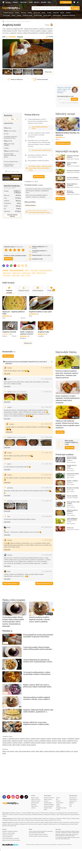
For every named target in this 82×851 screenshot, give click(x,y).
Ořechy (28, 275)
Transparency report (61, 807)
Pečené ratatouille (72, 496)
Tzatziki (5, 816)
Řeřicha (4, 814)
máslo (4, 751)
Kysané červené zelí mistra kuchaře (11, 840)
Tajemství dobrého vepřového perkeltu (38, 836)
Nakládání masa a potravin (33, 812)
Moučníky (23, 12)
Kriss (3, 318)
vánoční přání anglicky (64, 742)
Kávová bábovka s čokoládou (72, 184)
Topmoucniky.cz (73, 799)
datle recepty (16, 745)
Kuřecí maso (37, 12)
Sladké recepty (13, 820)
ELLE (70, 804)
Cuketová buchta (52, 824)
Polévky (30, 12)
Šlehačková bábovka (38, 814)
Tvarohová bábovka (72, 177)
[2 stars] (10, 250)
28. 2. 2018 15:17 (46, 407)
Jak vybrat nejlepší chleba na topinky (38, 834)
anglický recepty (52, 742)
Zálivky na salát (55, 814)
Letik (68, 497)
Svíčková (21, 814)
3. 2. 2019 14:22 (47, 391)
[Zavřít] (51, 361)
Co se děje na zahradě (12, 814)
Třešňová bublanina (65, 814)
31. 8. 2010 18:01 (47, 516)
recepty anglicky (28, 740)
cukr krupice (10, 751)
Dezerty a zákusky (49, 812)
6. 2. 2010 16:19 (47, 571)
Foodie (58, 804)
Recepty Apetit (35, 802)
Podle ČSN (56, 12)
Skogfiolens (70, 460)
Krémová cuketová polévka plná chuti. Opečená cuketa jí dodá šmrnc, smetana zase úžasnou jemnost (67, 374)
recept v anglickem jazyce (70, 740)
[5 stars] (23, 250)
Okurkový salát (6, 824)
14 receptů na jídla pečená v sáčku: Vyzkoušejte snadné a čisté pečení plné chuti (36, 674)
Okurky (44, 12)
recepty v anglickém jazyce (10, 738)
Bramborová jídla (37, 818)
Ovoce (59, 820)
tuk (72, 751)
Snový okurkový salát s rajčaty (73, 502)
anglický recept (56, 738)
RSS (57, 799)
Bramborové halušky (73, 488)
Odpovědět (7, 373)
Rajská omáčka (48, 822)
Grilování (68, 12)
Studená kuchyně (48, 820)
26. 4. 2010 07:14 (46, 527)
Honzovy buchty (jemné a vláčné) (72, 457)
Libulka (16, 392)
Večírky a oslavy (16, 275)
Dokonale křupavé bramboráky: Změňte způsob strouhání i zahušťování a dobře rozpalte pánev (67, 832)
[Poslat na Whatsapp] (11, 265)
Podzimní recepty (41, 273)
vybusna (9, 555)
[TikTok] (26, 797)
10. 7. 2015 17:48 (47, 453)
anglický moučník (45, 738)
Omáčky (17, 12)
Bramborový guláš (57, 822)
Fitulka (68, 529)
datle (37, 751)
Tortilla (42, 812)
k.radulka (40, 336)
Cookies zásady (48, 802)
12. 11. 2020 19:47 (46, 368)
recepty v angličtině (68, 738)
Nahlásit (58, 806)
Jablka (33, 273)
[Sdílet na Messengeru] (7, 265)
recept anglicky (7, 742)
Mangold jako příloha (73, 473)
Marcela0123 (70, 468)
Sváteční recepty (26, 273)
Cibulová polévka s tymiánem (72, 510)
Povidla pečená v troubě (72, 466)
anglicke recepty (25, 738)
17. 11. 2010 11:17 (47, 501)
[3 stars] (14, 250)
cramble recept (35, 738)
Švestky (49, 12)
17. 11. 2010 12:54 (46, 475)
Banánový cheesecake (70, 191)
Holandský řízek (24, 824)
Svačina (27, 270)
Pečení (23, 275)
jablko (41, 751)
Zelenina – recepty (21, 812)
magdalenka (70, 482)
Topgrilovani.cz (73, 801)
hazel (8, 379)
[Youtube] (17, 797)
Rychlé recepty (38, 15)
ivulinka (47, 25)
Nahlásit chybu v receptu (13, 171)
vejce (16, 751)
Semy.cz (58, 139)
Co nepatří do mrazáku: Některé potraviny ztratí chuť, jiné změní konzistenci (67, 838)
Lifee (70, 806)
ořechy (33, 751)
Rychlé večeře (47, 15)
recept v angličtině (39, 740)
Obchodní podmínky (49, 804)
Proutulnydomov (71, 475)
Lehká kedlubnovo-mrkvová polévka (72, 519)
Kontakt (58, 809)
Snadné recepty (16, 273)
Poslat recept (22, 265)
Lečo (59, 824)
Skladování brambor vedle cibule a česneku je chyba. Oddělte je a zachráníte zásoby (66, 835)
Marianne (71, 802)
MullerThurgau (70, 489)
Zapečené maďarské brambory (73, 156)
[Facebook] (4, 797)
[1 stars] (6, 250)
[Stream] (22, 797)
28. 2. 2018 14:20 (46, 437)
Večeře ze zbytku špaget (72, 163)
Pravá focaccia (28, 814)
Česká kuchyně (57, 15)
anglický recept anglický (28, 745)
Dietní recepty (21, 820)
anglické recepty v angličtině (21, 742)
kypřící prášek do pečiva (62, 751)
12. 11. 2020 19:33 (46, 379)
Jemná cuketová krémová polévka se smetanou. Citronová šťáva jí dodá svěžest (41, 832)
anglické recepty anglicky (38, 742)
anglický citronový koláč (53, 740)
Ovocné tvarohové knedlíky (37, 822)
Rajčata (19, 15)
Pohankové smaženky (73, 170)
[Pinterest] (8, 797)
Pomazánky (12, 812)
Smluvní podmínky (48, 806)
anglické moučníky (17, 740)
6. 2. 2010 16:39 (47, 555)
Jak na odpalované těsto (61, 812)
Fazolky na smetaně (24, 822)
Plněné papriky (15, 822)
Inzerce (58, 797)
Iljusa (30, 316)
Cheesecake (66, 822)
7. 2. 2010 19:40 (47, 540)
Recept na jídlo (35, 797)
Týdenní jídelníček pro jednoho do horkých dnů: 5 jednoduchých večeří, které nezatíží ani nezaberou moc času (38, 662)
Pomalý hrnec (45, 818)
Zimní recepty (6, 275)
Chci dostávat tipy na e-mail (65, 96)
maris (8, 571)
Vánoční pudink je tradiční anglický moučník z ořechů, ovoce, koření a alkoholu (39, 619)
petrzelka (10, 488)
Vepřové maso (28, 818)
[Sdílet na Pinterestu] (15, 265)
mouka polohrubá (49, 751)
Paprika (62, 12)
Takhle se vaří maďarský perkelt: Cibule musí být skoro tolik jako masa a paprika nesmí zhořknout (67, 424)
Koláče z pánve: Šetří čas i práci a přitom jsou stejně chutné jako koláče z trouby (37, 687)
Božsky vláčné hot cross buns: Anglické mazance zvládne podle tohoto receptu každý (36, 724)
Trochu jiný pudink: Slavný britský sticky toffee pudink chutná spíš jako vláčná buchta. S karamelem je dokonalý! (13, 621)
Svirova (4, 336)
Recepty (7, 21)
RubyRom (23, 338)
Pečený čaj (70, 528)
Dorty (55, 820)
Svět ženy (33, 804)
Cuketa (13, 15)
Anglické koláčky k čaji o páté (40, 312)
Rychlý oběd (74, 824)
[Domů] (3, 21)
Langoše (45, 824)
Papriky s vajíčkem (72, 481)
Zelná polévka (47, 814)
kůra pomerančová (24, 751)
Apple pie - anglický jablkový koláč (13, 313)
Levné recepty (34, 270)
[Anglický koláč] (21, 397)
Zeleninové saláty (39, 820)
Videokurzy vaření (35, 801)
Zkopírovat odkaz (26, 265)
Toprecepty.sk (72, 797)
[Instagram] (13, 797)
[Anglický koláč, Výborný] (9, 397)
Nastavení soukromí (49, 797)
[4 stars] (19, 250)
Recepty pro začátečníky (68, 15)
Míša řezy (31, 824)
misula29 (69, 521)
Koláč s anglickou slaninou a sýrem (26, 333)
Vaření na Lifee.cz (35, 799)
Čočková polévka (74, 822)
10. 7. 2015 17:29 (47, 464)
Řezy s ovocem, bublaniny (23, 21)
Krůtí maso (14, 818)
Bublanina (4, 825)
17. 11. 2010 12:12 (47, 488)
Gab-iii (9, 464)
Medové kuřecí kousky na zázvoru (67, 134)
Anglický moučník (9, 332)
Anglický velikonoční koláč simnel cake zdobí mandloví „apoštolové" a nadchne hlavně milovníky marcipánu (38, 712)
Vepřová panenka (75, 814)
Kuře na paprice (38, 824)
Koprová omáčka (15, 824)
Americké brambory (73, 812)
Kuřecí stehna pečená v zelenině (10, 838)
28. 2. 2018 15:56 (46, 424)
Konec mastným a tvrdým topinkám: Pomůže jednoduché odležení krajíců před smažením (68, 399)
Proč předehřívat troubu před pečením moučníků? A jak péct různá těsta (38, 636)
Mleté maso (21, 818)
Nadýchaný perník (65, 824)
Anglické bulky (43, 332)
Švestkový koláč (12, 825)
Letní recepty (6, 15)
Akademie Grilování (8, 12)
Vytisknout (18, 265)
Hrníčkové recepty (27, 15)
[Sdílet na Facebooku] (3, 265)
